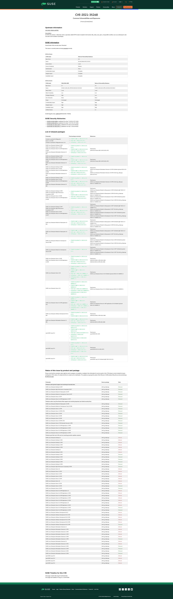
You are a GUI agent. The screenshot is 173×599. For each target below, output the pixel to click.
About (73, 589)
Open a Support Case (47, 596)
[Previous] (83, 21)
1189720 (58, 113)
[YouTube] (120, 589)
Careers (53, 589)
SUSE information (52, 42)
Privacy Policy (123, 596)
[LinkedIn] (129, 589)
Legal (57, 589)
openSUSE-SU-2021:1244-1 (54, 124)
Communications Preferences (81, 589)
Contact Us (119, 7)
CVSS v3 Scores (48, 80)
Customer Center (106, 1)
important (66, 48)
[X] (126, 589)
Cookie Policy (130, 596)
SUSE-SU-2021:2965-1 (52, 121)
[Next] (91, 21)
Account (115, 1)
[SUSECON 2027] (95, 2)
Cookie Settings (116, 596)
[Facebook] (123, 589)
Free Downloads (128, 7)
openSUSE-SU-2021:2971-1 (54, 126)
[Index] (87, 21)
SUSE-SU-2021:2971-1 (52, 123)
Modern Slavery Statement (65, 589)
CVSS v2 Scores (48, 54)
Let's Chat (96, 589)
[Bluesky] (132, 589)
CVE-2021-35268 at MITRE (52, 30)
